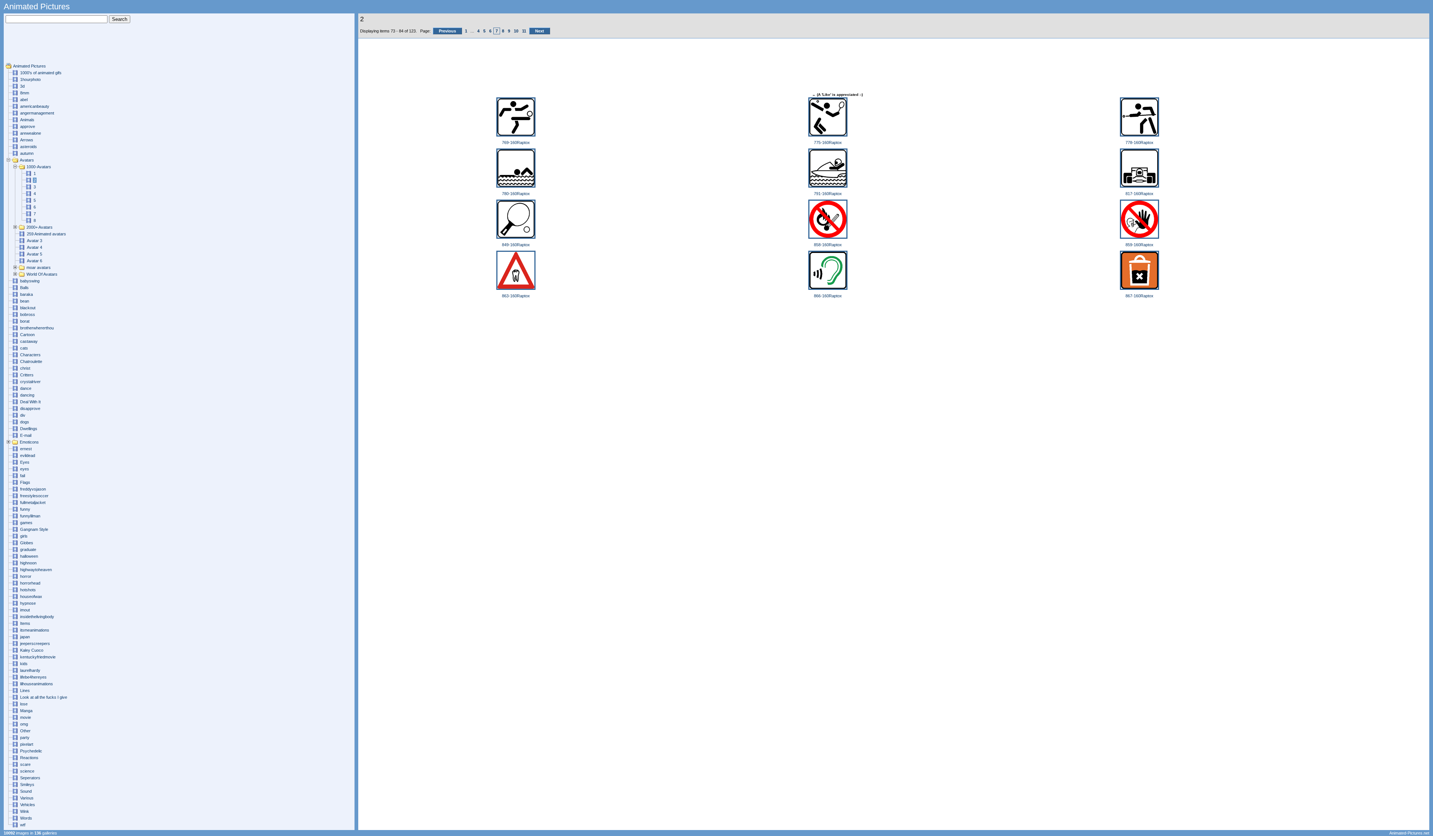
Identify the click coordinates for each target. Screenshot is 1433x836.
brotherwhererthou (37, 328)
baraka (26, 294)
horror (25, 576)
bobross (27, 314)
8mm (24, 93)
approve (27, 126)
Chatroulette (31, 361)
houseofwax (31, 596)
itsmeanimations (34, 630)
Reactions (29, 757)
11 (524, 31)
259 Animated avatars (46, 234)
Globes (26, 543)
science (27, 771)
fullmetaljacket (33, 502)
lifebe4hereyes (33, 677)
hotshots (28, 590)
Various (27, 798)
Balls (24, 287)
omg (24, 724)
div (22, 415)
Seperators (30, 778)
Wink (24, 811)
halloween (29, 556)
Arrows (26, 140)
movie (25, 717)
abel (24, 99)
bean (24, 301)
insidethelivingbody (37, 616)
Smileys (27, 784)
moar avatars (38, 267)
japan (25, 637)
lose (24, 704)
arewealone (30, 133)
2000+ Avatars (39, 227)
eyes (24, 469)
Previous (447, 31)
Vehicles (27, 804)
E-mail (25, 435)
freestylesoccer (34, 496)
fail (22, 475)
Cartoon (27, 334)
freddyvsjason (33, 489)
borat (24, 321)
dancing (27, 395)
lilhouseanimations (36, 684)
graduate (28, 549)
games (26, 522)
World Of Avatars (41, 274)
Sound (26, 791)
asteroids (28, 146)
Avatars (27, 160)
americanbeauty (34, 106)
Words (26, 818)
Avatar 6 (34, 261)
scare (25, 764)
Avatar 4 (34, 247)
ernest (26, 449)
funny (25, 509)
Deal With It (30, 402)
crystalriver (30, 381)
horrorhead (30, 583)
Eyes (24, 462)
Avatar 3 (34, 240)
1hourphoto (30, 79)
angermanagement (37, 113)
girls (24, 536)
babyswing (30, 281)
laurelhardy (30, 670)
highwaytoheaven (36, 569)
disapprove (30, 408)
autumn (27, 153)
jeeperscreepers (35, 643)
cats (24, 348)
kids (24, 663)
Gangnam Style (34, 529)
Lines (25, 690)
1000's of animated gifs (41, 73)
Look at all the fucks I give (43, 697)
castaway (29, 341)
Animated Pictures (29, 66)
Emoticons (29, 442)
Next (539, 31)
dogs (24, 422)
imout (25, 610)
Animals (27, 120)
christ (25, 368)
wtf (22, 825)
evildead (27, 455)
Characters (30, 355)
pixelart (26, 744)
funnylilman (30, 516)
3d (22, 86)
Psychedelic (31, 751)
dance (25, 388)
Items (25, 623)
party (24, 737)
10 (516, 31)
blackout (27, 308)
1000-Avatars (38, 167)
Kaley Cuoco (31, 650)
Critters (27, 375)
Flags (25, 482)
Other (25, 731)
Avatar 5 (34, 254)
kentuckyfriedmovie (38, 657)
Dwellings (28, 428)
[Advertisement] (28, 46)
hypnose (28, 603)
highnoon (28, 563)
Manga (26, 710)
